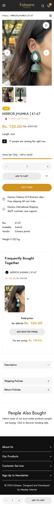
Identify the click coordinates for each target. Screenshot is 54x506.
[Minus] (6, 166)
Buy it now (27, 187)
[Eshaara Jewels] (27, 5)
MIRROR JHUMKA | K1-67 (23, 272)
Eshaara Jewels (22, 231)
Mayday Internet (29, 489)
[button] (47, 53)
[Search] (43, 6)
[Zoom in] (46, 25)
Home (5, 15)
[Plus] (47, 166)
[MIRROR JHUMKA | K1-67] (15, 298)
